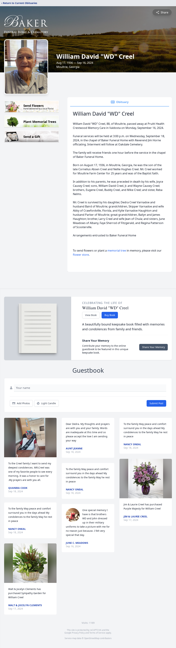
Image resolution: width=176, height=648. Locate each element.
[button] (30, 437)
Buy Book (109, 315)
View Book (91, 315)
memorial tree (116, 250)
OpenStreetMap (91, 638)
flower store (81, 255)
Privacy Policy (78, 632)
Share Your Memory (153, 347)
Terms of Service (97, 632)
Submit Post (156, 403)
